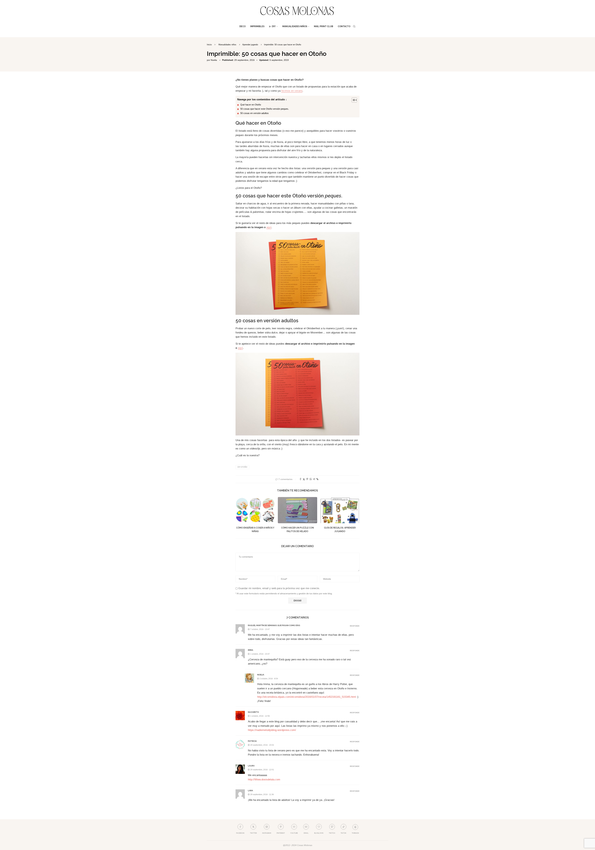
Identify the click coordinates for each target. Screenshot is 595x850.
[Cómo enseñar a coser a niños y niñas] (255, 510)
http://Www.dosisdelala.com (264, 779)
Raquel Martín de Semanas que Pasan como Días (274, 625)
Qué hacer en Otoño (250, 104)
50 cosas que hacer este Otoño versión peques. (264, 108)
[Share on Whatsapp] (311, 479)
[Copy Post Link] (317, 479)
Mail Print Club (323, 26)
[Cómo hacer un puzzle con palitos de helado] (297, 510)
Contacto (344, 26)
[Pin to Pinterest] (307, 479)
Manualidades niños (294, 26)
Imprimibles (257, 26)
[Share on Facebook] (300, 479)
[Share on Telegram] (314, 479)
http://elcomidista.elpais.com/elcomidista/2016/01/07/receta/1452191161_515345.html (306, 696)
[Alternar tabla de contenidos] (352, 100)
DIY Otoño (242, 467)
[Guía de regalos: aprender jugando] (339, 510)
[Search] (354, 26)
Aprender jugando (250, 44)
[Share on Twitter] (304, 479)
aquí (268, 227)
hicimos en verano (291, 90)
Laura (251, 766)
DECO (242, 26)
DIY (274, 26)
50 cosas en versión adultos (254, 113)
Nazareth (253, 712)
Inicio (209, 44)
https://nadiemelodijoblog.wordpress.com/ (272, 730)
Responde (354, 626)
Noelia (214, 60)
